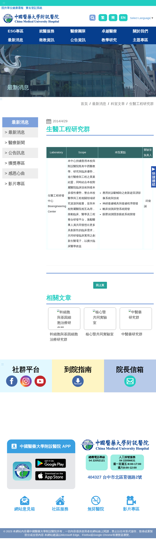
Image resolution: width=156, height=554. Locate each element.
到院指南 (78, 381)
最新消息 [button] (15, 40)
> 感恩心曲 (15, 173)
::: (4, 2)
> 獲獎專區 (15, 163)
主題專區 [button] (140, 40)
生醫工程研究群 (141, 104)
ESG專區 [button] (15, 31)
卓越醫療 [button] (109, 31)
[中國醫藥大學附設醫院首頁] (30, 18)
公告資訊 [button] (78, 40)
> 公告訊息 (15, 153)
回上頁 (100, 285)
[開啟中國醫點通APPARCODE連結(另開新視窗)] (22, 471)
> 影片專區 (15, 183)
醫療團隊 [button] (78, 31)
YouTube (40, 381)
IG (26, 381)
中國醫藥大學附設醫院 (115, 444)
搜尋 (92, 18)
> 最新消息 (15, 132)
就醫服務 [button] (46, 31)
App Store (50, 477)
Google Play (50, 465)
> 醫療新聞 (15, 142)
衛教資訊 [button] (46, 40)
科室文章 (118, 104)
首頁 (84, 104)
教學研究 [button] (109, 40)
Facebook (12, 381)
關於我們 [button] (140, 31)
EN (123, 17)
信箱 (130, 381)
